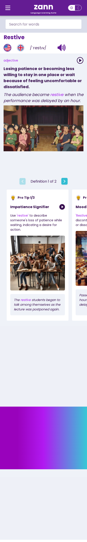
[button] (62, 47)
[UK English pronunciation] (21, 48)
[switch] (75, 8)
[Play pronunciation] (80, 60)
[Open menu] (7, 7)
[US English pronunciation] (7, 48)
